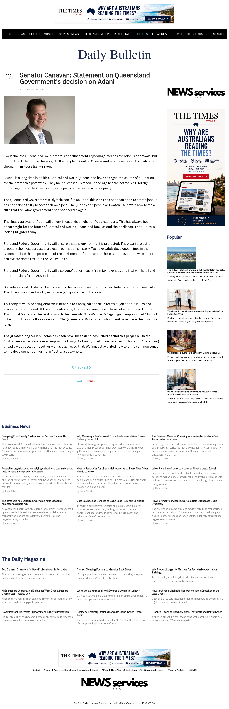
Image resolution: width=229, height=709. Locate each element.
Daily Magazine (198, 34)
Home (9, 34)
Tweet (77, 381)
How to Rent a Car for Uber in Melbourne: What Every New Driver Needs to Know (112, 470)
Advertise (84, 670)
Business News (68, 34)
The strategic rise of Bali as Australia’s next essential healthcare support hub (32, 502)
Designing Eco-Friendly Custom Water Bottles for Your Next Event (35, 438)
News (21, 34)
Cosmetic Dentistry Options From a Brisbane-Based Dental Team (109, 613)
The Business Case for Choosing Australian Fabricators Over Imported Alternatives (185, 438)
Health (34, 34)
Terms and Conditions (65, 670)
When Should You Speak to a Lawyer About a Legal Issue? (184, 468)
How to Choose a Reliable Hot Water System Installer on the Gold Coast (186, 592)
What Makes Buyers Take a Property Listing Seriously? (193, 352)
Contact (36, 670)
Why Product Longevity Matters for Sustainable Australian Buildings (184, 571)
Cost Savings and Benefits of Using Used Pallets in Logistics (110, 500)
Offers (105, 670)
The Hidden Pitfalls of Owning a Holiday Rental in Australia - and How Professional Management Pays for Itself (196, 271)
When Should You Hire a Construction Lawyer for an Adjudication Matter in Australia (192, 392)
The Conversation (96, 34)
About (95, 670)
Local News (160, 34)
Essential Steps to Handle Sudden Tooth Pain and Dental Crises (187, 612)
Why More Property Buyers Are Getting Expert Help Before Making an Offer (195, 312)
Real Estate (122, 34)
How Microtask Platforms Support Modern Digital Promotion (35, 612)
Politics (141, 34)
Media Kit (192, 670)
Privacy (47, 670)
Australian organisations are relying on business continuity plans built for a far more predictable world (37, 470)
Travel (178, 34)
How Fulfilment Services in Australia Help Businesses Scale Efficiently (184, 502)
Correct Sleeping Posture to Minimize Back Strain (104, 569)
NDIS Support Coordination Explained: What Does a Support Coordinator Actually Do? (35, 592)
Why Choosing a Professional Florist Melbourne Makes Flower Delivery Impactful (111, 438)
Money (48, 34)
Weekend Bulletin (176, 670)
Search (218, 34)
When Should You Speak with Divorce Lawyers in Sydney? (108, 590)
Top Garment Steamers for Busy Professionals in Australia (34, 569)
